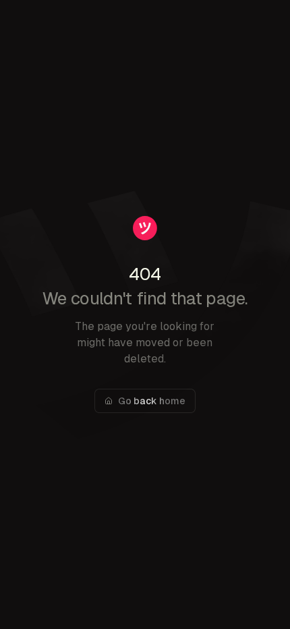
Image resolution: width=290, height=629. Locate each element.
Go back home (151, 400)
